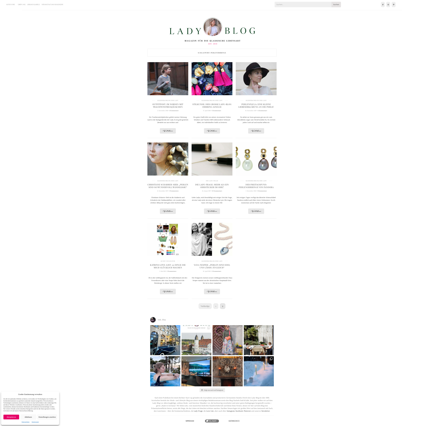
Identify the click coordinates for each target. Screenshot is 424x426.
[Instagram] (388, 4)
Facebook (239, 411)
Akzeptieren (11, 417)
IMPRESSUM (190, 421)
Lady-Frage (198, 411)
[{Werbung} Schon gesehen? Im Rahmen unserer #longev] (196, 371)
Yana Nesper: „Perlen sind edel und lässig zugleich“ (212, 266)
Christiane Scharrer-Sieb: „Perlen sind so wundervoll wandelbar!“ (167, 186)
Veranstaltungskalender (52, 4)
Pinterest (247, 411)
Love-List (210, 411)
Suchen (336, 4)
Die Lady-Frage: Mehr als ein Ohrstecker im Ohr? (212, 186)
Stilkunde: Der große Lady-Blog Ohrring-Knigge (212, 105)
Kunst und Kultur (168, 261)
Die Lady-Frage (212, 181)
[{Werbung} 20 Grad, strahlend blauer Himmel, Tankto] (165, 371)
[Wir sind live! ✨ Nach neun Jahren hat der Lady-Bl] (196, 340)
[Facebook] (383, 4)
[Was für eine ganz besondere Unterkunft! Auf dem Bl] (228, 340)
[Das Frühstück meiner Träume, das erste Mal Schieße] (228, 371)
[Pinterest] (394, 4)
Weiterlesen (168, 131)
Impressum (35, 422)
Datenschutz (25, 422)
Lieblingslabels (33, 4)
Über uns (22, 4)
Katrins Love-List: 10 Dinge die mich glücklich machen (168, 266)
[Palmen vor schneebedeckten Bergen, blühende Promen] (259, 340)
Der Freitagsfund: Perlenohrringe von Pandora (256, 186)
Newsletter (265, 411)
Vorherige (205, 306)
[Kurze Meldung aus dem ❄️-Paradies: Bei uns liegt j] (259, 371)
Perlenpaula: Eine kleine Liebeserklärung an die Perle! (256, 105)
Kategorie (10, 4)
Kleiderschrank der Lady (167, 100)
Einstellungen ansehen (47, 417)
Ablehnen (28, 417)
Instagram (231, 411)
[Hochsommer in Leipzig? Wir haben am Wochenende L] (165, 340)
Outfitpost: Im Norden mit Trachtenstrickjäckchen (167, 105)
